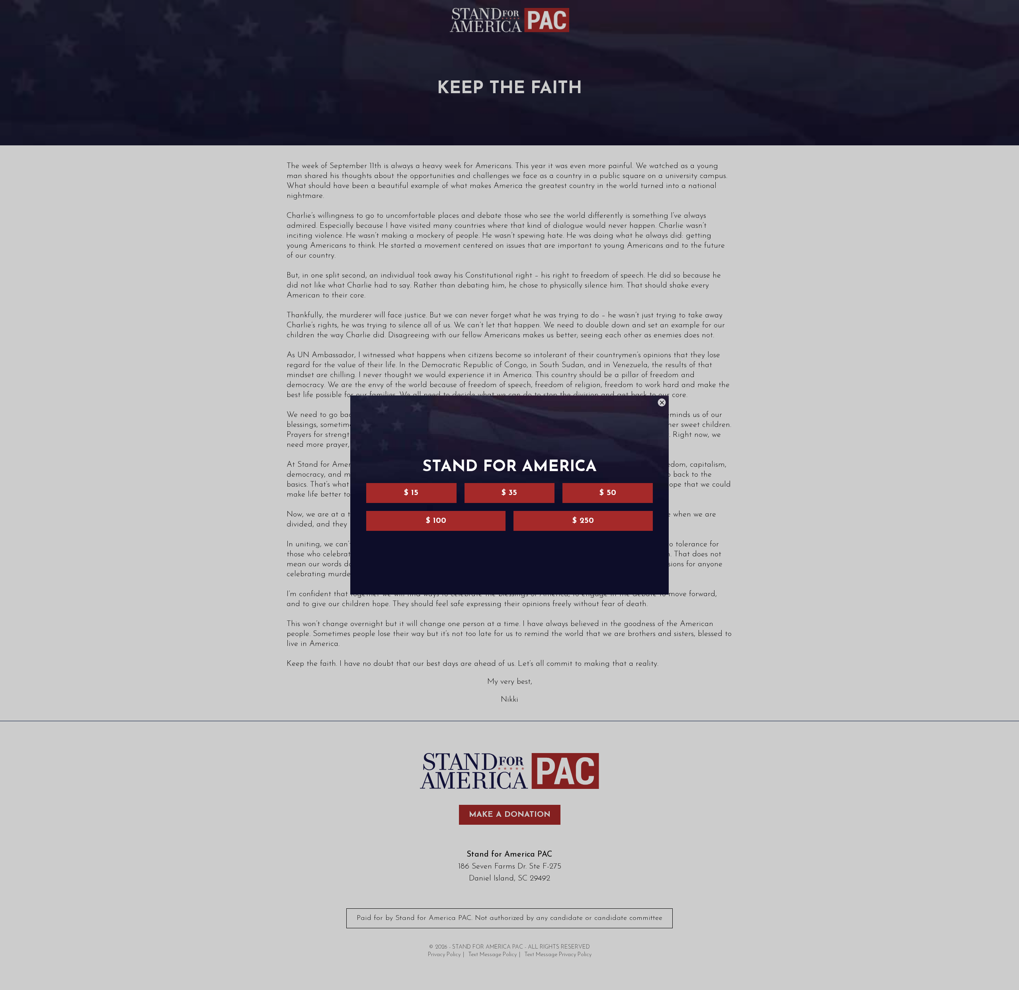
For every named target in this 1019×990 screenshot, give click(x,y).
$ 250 (583, 521)
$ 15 (411, 493)
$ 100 (436, 521)
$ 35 (509, 493)
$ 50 (607, 493)
